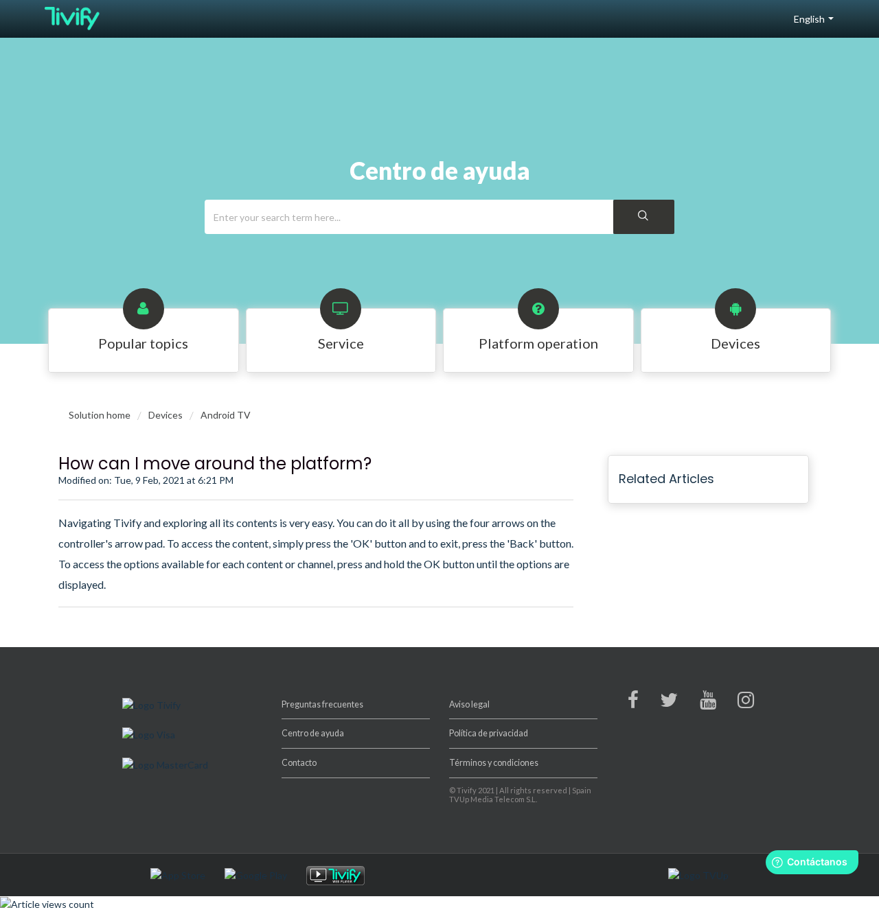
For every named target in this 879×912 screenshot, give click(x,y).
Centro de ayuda (313, 733)
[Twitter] (669, 703)
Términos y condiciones (493, 763)
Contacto (299, 763)
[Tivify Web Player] (344, 874)
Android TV (226, 415)
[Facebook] (633, 703)
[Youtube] (708, 703)
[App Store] (186, 874)
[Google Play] (264, 874)
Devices (165, 415)
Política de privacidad (488, 733)
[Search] (643, 217)
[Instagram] (746, 703)
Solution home (101, 415)
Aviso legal (469, 704)
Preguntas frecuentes (322, 704)
